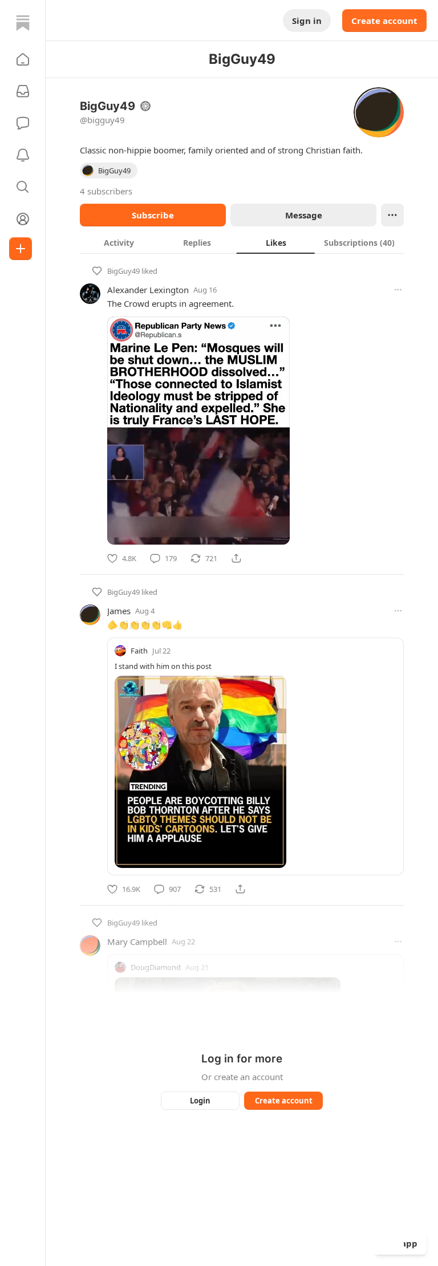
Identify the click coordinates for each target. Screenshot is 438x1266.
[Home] (22, 22)
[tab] (119, 242)
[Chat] (22, 123)
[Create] (20, 248)
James (119, 610)
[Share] (236, 558)
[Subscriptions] (22, 91)
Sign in (307, 20)
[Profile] (22, 219)
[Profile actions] (392, 215)
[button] (22, 59)
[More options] (398, 290)
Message (303, 215)
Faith (139, 651)
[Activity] (22, 155)
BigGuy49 (123, 271)
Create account (384, 20)
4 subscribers (106, 191)
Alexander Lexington (148, 289)
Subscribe (153, 215)
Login (200, 1100)
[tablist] (242, 242)
